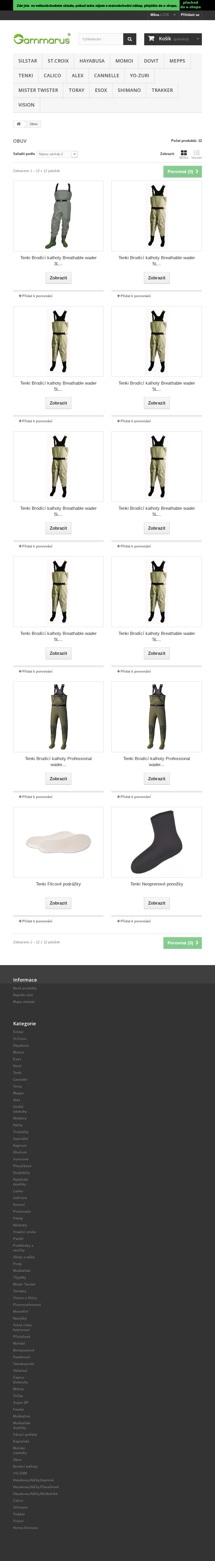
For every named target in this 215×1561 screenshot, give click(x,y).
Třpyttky (19, 1278)
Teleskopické (23, 1364)
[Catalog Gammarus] (42, 39)
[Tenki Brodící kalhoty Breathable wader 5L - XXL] (58, 591)
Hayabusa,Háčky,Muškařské (35, 1494)
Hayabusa (92, 61)
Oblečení (20, 1371)
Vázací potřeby (25, 1435)
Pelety (18, 1218)
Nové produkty (25, 988)
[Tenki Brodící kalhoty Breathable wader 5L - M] (58, 341)
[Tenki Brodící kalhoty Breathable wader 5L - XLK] (156, 466)
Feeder (18, 1409)
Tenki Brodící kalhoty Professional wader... (58, 761)
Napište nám (23, 995)
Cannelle (106, 75)
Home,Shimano (25, 1528)
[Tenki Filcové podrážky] (58, 842)
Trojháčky (21, 1132)
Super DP (21, 1403)
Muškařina (21, 1416)
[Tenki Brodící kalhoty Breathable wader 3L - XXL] (58, 216)
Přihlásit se (190, 15)
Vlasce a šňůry (25, 1298)
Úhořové (20, 1152)
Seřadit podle (24, 154)
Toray (76, 90)
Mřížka (183, 157)
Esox (101, 90)
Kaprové (19, 1146)
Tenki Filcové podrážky (58, 884)
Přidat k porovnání (37, 296)
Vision (26, 105)
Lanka (18, 1191)
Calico (52, 75)
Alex (77, 75)
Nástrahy (20, 1225)
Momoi (124, 61)
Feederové (21, 1357)
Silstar (27, 61)
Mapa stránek (24, 1002)
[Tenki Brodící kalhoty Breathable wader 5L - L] (156, 216)
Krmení (19, 1205)
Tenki (25, 75)
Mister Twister (38, 90)
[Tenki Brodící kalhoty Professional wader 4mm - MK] (58, 717)
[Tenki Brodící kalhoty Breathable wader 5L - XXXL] (156, 591)
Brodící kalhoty (25, 1467)
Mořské (19, 1344)
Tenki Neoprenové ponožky (156, 884)
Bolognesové (23, 1350)
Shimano (129, 90)
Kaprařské (21, 1441)
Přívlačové (21, 1337)
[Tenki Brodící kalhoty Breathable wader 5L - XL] (58, 466)
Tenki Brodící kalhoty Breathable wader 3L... (58, 260)
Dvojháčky (21, 1173)
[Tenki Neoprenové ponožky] (156, 842)
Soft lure (20, 1198)
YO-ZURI (139, 75)
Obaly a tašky (24, 1257)
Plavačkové (22, 1166)
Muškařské (21, 1271)
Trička (18, 1396)
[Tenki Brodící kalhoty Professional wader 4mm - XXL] (156, 717)
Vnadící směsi (24, 1232)
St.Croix (58, 61)
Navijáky (20, 1318)
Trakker (162, 90)
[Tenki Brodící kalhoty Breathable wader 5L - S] (156, 341)
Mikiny (18, 1389)
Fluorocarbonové (27, 1305)
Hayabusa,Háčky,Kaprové (33, 1480)
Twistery (19, 1291)
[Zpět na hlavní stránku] (19, 124)
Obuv (17, 1460)
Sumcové (20, 1159)
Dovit (151, 61)
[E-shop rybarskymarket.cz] (107, 5)
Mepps (177, 61)
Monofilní (21, 1312)
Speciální (20, 1139)
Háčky (18, 1125)
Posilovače (22, 1212)
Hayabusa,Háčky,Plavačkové (36, 1487)
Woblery (19, 1118)
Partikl (18, 1239)
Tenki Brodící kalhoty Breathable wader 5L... (157, 260)
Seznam (196, 157)
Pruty (17, 1264)
